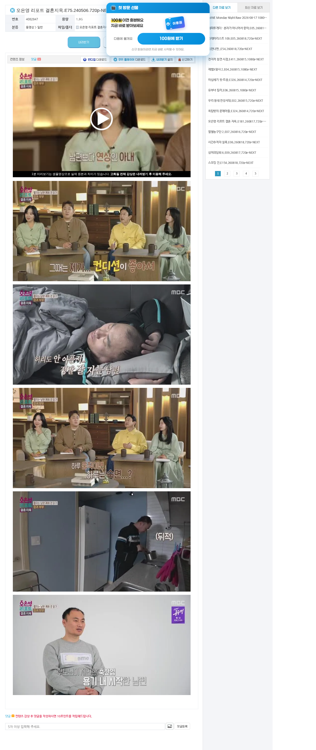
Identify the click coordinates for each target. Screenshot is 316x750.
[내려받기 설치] (162, 59)
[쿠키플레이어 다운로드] (129, 59)
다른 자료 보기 (222, 7)
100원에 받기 (171, 38)
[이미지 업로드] (170, 726)
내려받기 (83, 42)
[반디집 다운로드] (95, 59)
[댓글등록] (182, 726)
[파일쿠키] (12, 10)
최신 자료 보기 (254, 7)
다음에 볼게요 (123, 39)
